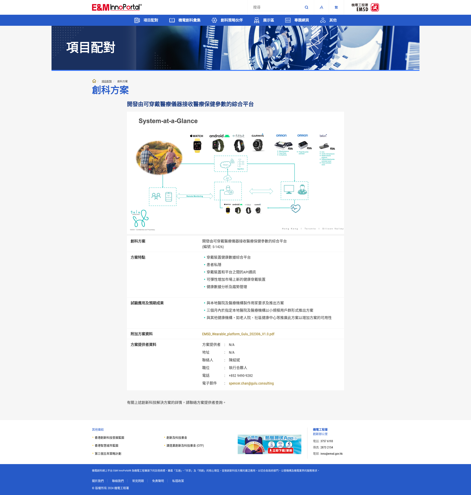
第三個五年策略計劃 (108, 453)
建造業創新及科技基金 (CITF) (185, 445)
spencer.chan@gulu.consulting (251, 383)
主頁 (94, 81)
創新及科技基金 (177, 437)
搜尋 (306, 7)
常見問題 (138, 481)
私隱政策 (178, 481)
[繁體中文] (336, 7)
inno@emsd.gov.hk (332, 453)
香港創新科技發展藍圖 (109, 437)
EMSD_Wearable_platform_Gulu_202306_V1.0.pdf (238, 334)
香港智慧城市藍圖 (106, 445)
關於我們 (98, 481)
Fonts (321, 7)
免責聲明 (158, 481)
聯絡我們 (118, 481)
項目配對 (107, 81)
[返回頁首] (462, 486)
